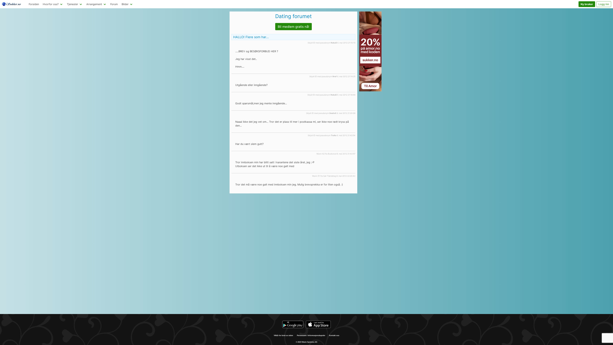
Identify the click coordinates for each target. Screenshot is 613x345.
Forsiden (34, 4)
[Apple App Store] (318, 325)
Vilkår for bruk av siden (283, 335)
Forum (114, 4)
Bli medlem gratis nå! (293, 27)
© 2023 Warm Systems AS (306, 342)
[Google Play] (292, 325)
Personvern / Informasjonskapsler (311, 335)
